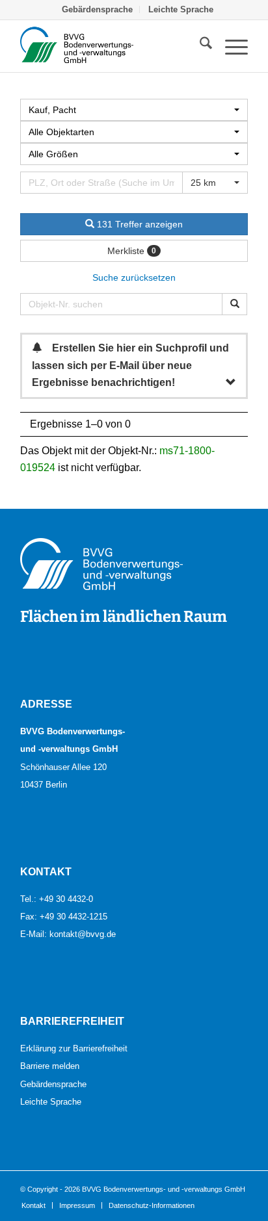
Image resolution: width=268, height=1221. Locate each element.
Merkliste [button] (131, 251)
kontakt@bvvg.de (82, 934)
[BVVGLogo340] (111, 46)
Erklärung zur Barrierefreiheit (73, 1048)
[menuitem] (97, 9)
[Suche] (199, 46)
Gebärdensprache (53, 1084)
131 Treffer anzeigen (138, 224)
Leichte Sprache (50, 1101)
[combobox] (134, 154)
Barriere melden (49, 1065)
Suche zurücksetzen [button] (134, 277)
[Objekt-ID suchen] (234, 304)
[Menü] (230, 46)
